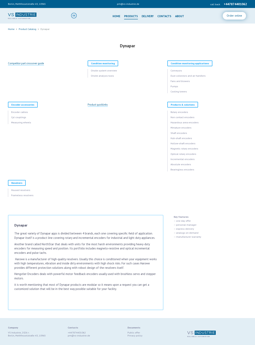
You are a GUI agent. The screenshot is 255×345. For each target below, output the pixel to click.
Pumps (174, 86)
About (179, 16)
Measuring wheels (21, 122)
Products (131, 16)
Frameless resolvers (22, 195)
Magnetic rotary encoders (184, 148)
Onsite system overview (104, 70)
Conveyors (176, 70)
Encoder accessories (22, 104)
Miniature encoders (181, 127)
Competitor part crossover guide (26, 63)
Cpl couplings (18, 117)
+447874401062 (235, 4)
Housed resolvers (20, 190)
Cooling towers (179, 91)
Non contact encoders (182, 117)
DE (74, 15)
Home (116, 16)
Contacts (164, 16)
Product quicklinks (98, 104)
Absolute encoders (181, 164)
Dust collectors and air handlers (188, 75)
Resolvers (16, 182)
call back (215, 4)
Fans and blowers (180, 81)
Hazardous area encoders (185, 122)
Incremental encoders (183, 159)
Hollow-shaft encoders (183, 143)
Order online (234, 15)
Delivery (148, 16)
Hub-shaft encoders (181, 138)
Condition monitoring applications (190, 63)
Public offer (134, 332)
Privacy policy (135, 335)
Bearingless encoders (182, 169)
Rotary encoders (179, 112)
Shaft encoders (179, 132)
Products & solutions (183, 104)
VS (11, 14)
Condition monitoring (103, 63)
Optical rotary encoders (183, 153)
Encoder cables (19, 112)
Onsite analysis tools (102, 75)
